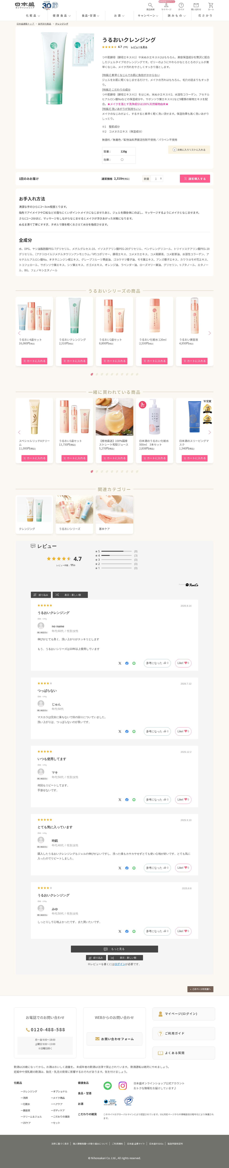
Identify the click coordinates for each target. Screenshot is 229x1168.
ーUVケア (26, 1122)
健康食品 (83, 1083)
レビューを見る (139, 47)
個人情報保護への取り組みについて (90, 1143)
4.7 (78, 559)
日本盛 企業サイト (136, 1143)
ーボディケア (58, 1110)
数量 (146, 179)
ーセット (55, 1122)
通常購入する (197, 179)
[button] (33, 15)
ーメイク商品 (58, 1097)
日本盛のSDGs (156, 1143)
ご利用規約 (117, 1143)
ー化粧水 (25, 1104)
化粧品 (18, 1083)
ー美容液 (25, 1110)
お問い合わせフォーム (117, 1039)
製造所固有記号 (175, 1143)
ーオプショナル (59, 1091)
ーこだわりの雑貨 (60, 1116)
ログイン (119, 964)
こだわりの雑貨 (87, 1114)
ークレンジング (29, 1091)
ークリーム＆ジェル (31, 1116)
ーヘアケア (57, 1104)
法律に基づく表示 (60, 1143)
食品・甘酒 (84, 1093)
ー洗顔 (24, 1097)
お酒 (80, 1104)
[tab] (91, 374)
